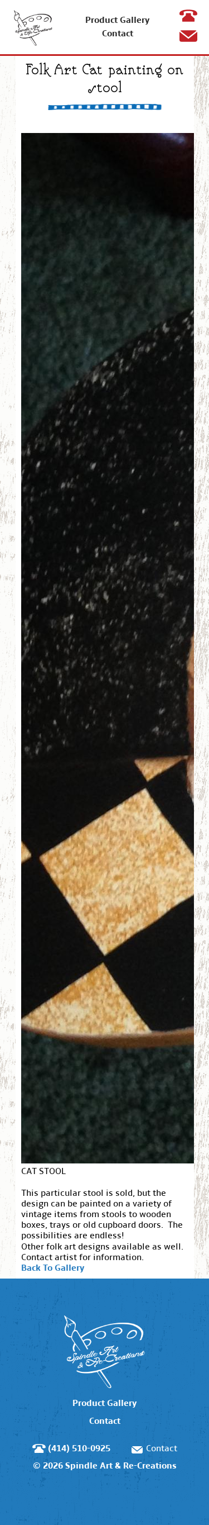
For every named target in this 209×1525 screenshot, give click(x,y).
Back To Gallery (52, 1267)
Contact (117, 33)
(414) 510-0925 (190, 26)
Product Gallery (117, 20)
